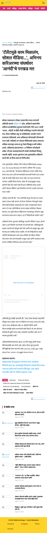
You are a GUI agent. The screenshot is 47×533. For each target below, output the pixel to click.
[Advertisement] (23, 25)
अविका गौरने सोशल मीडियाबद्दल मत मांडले (13, 393)
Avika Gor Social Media (11, 386)
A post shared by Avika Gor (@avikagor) (23, 313)
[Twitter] (32, 524)
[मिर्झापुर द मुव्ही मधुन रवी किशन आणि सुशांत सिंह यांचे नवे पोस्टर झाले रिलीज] (7, 510)
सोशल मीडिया (29, 393)
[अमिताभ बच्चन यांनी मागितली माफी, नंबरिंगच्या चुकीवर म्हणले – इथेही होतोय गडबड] (7, 457)
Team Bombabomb (11, 75)
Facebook (10, 524)
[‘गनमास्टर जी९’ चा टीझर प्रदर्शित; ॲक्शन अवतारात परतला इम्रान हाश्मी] (7, 478)
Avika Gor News (23, 380)
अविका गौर (17, 124)
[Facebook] (32, 3)
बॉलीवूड (10, 43)
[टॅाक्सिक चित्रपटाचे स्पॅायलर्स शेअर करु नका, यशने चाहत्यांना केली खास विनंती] (7, 447)
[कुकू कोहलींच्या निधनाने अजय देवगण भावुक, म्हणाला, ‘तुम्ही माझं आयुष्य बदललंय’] (7, 426)
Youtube (10, 529)
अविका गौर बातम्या (7, 390)
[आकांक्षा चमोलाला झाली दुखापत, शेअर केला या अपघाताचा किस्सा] (7, 489)
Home (4, 43)
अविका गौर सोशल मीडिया (20, 390)
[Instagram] (35, 3)
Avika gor (12, 380)
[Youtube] (38, 3)
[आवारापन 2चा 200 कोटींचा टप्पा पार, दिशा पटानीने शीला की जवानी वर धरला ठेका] (7, 415)
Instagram (24, 524)
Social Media (25, 386)
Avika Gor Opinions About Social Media (16, 383)
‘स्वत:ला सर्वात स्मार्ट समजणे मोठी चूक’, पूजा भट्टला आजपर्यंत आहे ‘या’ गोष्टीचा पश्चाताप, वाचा (20, 370)
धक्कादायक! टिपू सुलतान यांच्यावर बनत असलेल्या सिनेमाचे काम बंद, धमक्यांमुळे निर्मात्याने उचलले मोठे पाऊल (23, 363)
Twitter (37, 524)
